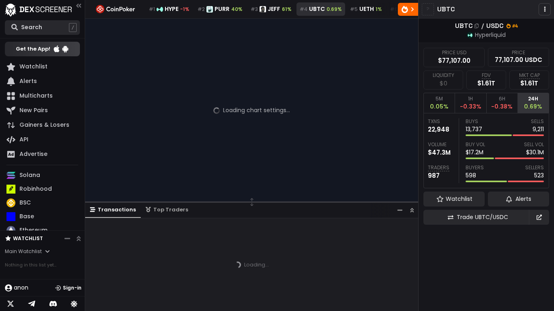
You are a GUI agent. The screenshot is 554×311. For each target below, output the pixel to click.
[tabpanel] (486, 150)
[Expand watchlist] (79, 238)
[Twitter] (10, 303)
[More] (545, 9)
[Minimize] (400, 210)
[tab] (439, 103)
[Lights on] (74, 303)
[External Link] (539, 217)
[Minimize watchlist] (67, 238)
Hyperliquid (490, 35)
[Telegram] (31, 303)
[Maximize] (412, 210)
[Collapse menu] (79, 5)
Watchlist (28, 238)
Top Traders (170, 209)
